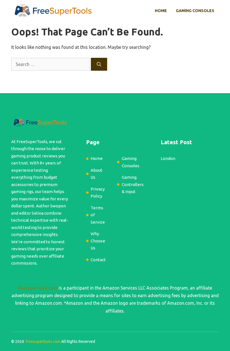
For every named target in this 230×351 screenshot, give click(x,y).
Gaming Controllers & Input (133, 184)
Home (161, 10)
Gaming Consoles (195, 10)
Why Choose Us (98, 240)
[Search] (99, 64)
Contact (98, 259)
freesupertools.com (38, 287)
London (168, 158)
